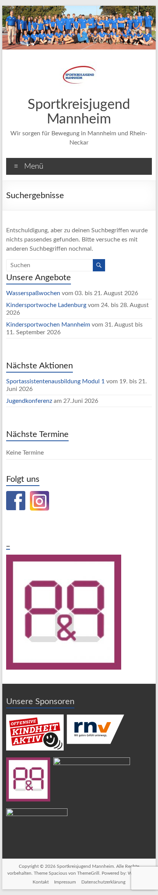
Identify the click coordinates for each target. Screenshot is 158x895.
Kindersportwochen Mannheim (49, 325)
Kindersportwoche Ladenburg (46, 305)
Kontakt (41, 882)
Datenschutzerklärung (103, 882)
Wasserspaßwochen (33, 293)
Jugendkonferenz (29, 401)
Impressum (65, 882)
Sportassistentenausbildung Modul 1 (55, 381)
